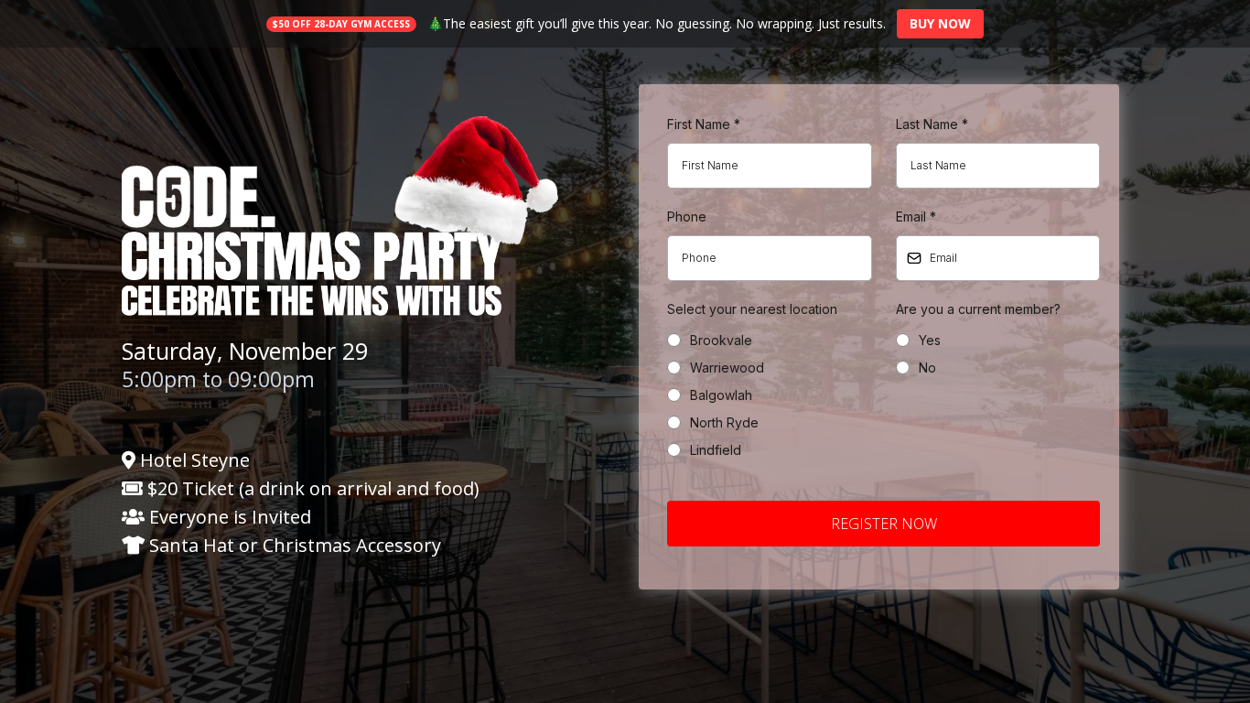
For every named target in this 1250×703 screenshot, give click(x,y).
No (927, 367)
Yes (930, 340)
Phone (686, 216)
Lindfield (715, 450)
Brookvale (721, 340)
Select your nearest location (752, 309)
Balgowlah (721, 395)
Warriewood (727, 367)
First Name (703, 124)
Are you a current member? (978, 309)
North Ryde (724, 422)
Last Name (932, 124)
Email (916, 216)
